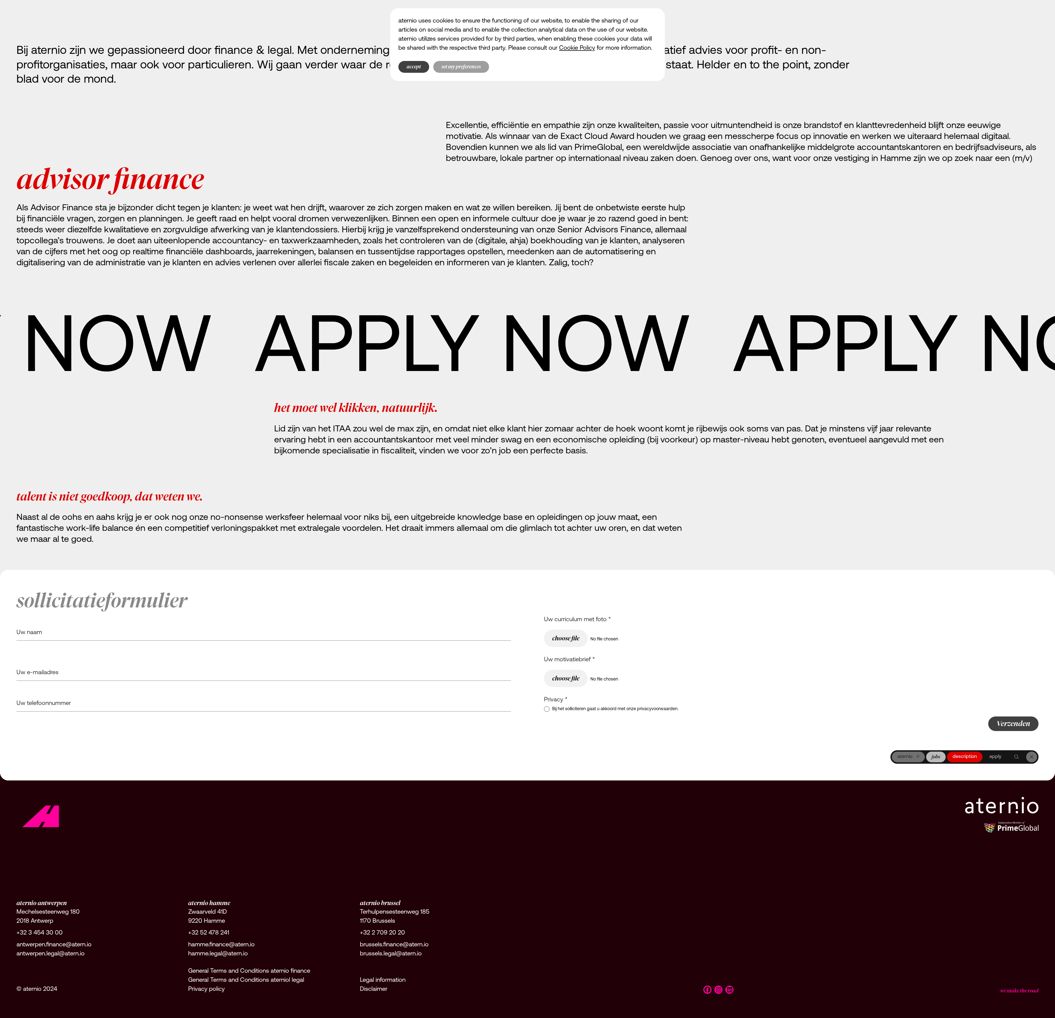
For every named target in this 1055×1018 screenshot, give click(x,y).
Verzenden (1013, 723)
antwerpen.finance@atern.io (53, 945)
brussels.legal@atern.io (391, 954)
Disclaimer (373, 989)
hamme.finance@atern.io (221, 945)
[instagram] (718, 990)
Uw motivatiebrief (569, 660)
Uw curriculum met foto (577, 620)
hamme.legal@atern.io (218, 954)
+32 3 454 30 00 (39, 933)
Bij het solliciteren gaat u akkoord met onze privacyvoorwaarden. (615, 709)
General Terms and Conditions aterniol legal (246, 980)
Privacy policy (206, 989)
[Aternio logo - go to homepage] (41, 814)
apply (995, 756)
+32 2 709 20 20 (382, 933)
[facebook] (707, 990)
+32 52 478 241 (208, 933)
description (965, 756)
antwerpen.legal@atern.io (50, 954)
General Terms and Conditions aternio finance (249, 971)
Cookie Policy (577, 48)
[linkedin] (729, 990)
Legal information (383, 980)
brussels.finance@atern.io (394, 945)
